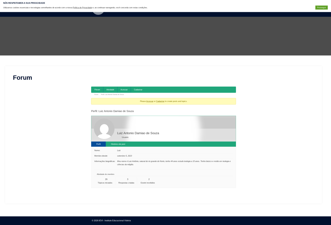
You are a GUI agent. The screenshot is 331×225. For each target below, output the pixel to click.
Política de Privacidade (82, 8)
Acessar (124, 90)
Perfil (98, 144)
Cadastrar (138, 90)
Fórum (97, 90)
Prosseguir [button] (321, 7)
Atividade (110, 90)
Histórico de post (118, 144)
